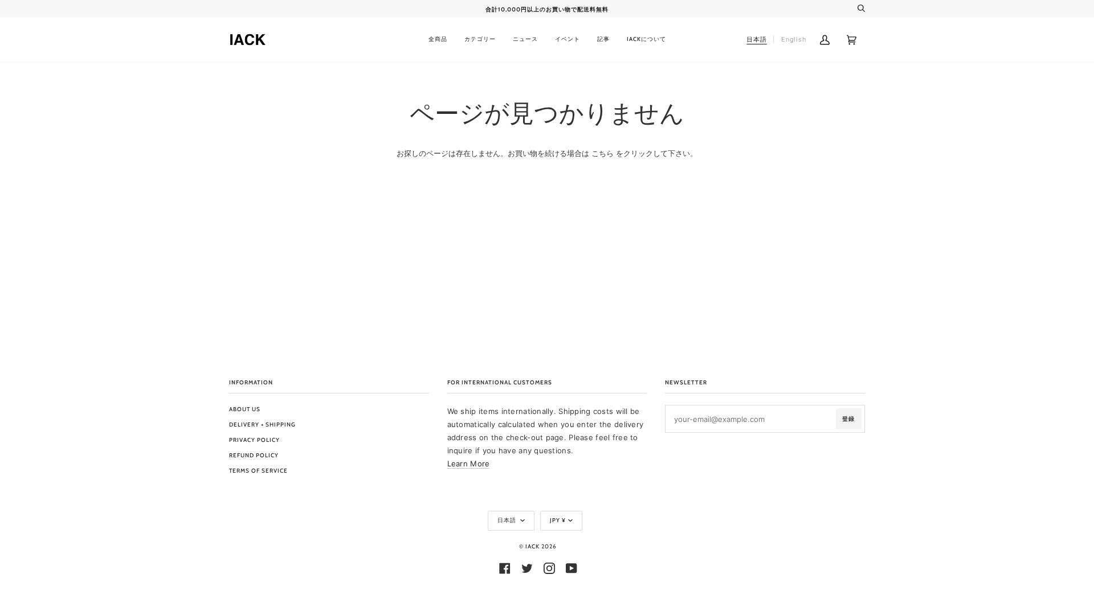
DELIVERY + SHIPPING (262, 424)
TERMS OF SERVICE (258, 470)
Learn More (468, 463)
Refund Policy (254, 455)
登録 (848, 419)
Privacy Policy (254, 440)
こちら (602, 153)
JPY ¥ (558, 520)
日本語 (507, 520)
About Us (244, 409)
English (794, 39)
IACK (532, 546)
